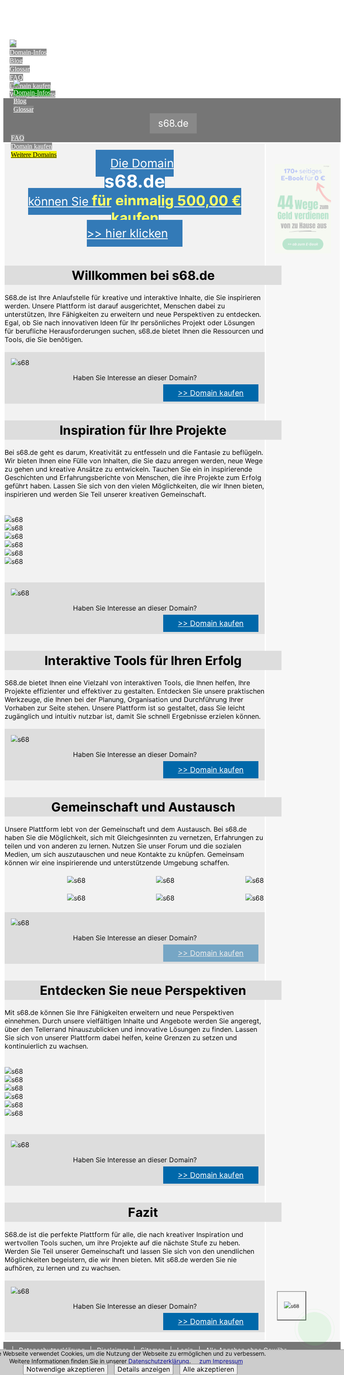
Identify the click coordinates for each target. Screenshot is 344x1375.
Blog (16, 60)
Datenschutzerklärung (158, 1361)
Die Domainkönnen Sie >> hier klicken (134, 198)
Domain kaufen (31, 146)
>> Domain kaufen (211, 393)
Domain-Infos (28, 52)
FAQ (16, 77)
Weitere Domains (34, 154)
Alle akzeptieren (208, 1369)
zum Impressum (221, 1361)
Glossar (20, 69)
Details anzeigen (143, 1369)
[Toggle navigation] (332, 15)
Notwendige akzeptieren (65, 1369)
